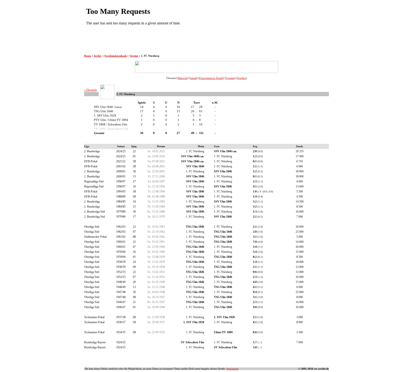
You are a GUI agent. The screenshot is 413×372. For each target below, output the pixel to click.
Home (87, 56)
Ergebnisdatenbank (115, 56)
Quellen (241, 78)
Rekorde (183, 78)
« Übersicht (90, 90)
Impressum (232, 368)
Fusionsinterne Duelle (211, 78)
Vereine (134, 56)
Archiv (98, 56)
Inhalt (193, 78)
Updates (230, 78)
